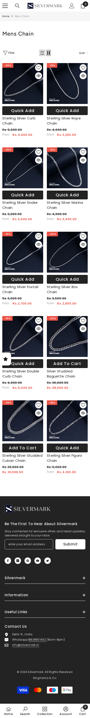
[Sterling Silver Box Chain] (67, 252)
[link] (25, 711)
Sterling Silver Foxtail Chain (20, 289)
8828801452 (37, 640)
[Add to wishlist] (38, 67)
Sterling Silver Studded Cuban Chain (22, 458)
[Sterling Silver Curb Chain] (22, 83)
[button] (42, 53)
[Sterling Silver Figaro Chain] (67, 420)
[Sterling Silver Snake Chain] (22, 167)
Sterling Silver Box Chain (62, 289)
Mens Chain (22, 16)
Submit (70, 544)
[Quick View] (38, 75)
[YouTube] (37, 560)
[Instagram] (18, 560)
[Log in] (71, 5)
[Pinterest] (27, 560)
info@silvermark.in (25, 645)
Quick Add (22, 110)
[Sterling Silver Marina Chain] (67, 167)
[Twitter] (47, 560)
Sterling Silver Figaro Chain (64, 458)
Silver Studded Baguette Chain (61, 374)
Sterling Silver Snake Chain (20, 205)
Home (5, 16)
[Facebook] (8, 560)
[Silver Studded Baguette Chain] (67, 336)
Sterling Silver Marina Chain (65, 205)
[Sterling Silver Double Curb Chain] (22, 336)
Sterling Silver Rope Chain (64, 121)
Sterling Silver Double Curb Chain (20, 374)
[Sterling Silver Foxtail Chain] (22, 252)
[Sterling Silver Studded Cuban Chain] (22, 420)
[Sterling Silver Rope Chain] (67, 83)
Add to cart (67, 363)
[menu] (5, 6)
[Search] (17, 6)
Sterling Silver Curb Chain (19, 121)
